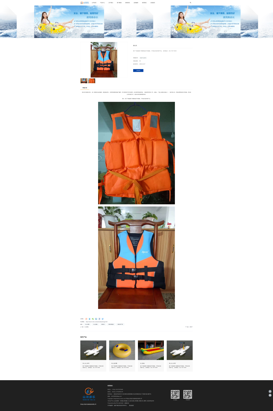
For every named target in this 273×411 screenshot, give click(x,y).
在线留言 (153, 2)
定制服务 (136, 2)
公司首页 (94, 2)
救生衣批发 (111, 324)
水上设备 (95, 324)
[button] (126, 60)
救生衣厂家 (120, 324)
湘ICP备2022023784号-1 (121, 405)
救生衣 (83, 92)
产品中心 (102, 2)
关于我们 (111, 2)
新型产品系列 (142, 23)
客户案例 (119, 2)
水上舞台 (87, 326)
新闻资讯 (127, 2)
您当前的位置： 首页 (129, 23)
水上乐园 (87, 324)
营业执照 (131, 405)
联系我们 (144, 2)
